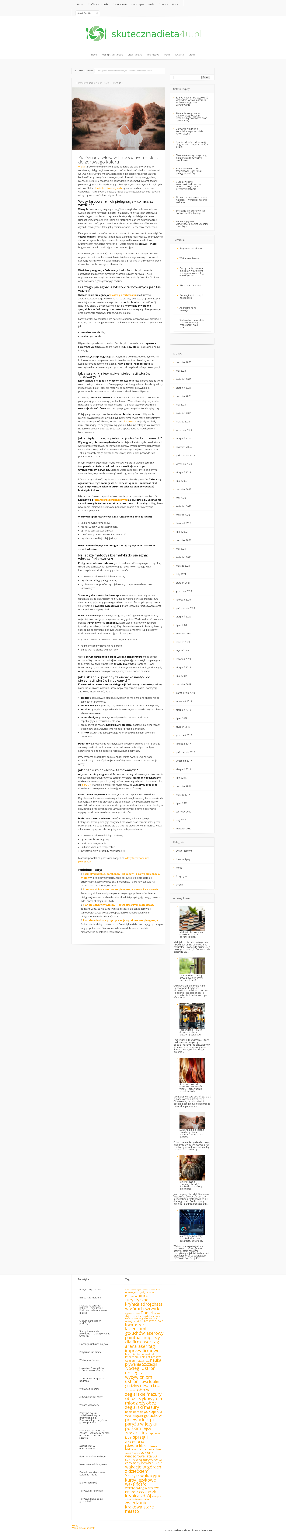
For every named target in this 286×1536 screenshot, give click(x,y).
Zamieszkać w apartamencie (87, 1447)
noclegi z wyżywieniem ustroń (138, 1377)
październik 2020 (185, 608)
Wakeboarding (134, 1488)
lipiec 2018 (182, 718)
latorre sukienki (135, 1357)
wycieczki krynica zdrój (141, 1493)
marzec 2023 (183, 514)
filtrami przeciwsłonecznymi (111, 499)
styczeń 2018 (183, 726)
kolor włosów (128, 421)
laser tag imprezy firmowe (142, 1348)
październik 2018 (185, 693)
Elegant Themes (184, 1530)
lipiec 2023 (182, 481)
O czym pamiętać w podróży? (90, 1322)
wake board (136, 1484)
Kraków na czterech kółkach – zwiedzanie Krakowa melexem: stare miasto (93, 1309)
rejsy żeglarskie (138, 1430)
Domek (147, 1312)
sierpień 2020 (183, 616)
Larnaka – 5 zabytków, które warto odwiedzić (91, 1369)
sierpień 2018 (183, 709)
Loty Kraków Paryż (143, 1361)
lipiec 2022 (182, 531)
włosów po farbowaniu (123, 295)
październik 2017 (185, 752)
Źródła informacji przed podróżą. (92, 1379)
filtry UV (86, 784)
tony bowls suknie (148, 1462)
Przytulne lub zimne (190, 248)
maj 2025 (181, 404)
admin (90, 82)
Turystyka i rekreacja (91, 1490)
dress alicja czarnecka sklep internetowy (142, 1314)
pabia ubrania (134, 1412)
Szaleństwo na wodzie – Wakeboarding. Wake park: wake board (191, 323)
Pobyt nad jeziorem (90, 1289)
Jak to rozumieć (88, 1482)
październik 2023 (185, 455)
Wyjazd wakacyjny (89, 1405)
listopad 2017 (183, 743)
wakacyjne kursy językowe (143, 1477)
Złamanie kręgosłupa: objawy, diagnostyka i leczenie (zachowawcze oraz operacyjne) (191, 117)
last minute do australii (140, 1354)
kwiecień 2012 (183, 828)
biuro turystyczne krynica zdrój (138, 1299)
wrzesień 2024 (184, 430)
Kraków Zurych (153, 1321)
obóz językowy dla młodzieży (143, 1400)
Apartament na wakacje (187, 309)
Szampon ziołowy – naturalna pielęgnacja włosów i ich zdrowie (120, 889)
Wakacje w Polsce (189, 258)
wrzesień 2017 (184, 760)
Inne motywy (183, 859)
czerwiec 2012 (183, 811)
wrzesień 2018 (184, 701)
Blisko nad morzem (190, 285)
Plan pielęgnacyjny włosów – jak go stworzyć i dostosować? (118, 904)
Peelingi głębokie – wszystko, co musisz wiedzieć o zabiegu (192, 224)
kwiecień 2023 (183, 506)
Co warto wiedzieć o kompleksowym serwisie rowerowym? (189, 131)
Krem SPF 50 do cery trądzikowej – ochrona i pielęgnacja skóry (189, 171)
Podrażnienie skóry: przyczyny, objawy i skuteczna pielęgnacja (120, 920)
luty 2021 (181, 574)
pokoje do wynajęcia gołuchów (143, 1413)
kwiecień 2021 (183, 557)
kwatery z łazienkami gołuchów (135, 1328)
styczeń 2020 (183, 650)
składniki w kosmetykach (108, 188)
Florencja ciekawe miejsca (93, 1344)
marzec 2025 (183, 421)
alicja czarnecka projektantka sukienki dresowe (143, 1290)
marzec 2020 (183, 642)
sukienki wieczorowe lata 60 (141, 1454)
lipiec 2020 (182, 625)
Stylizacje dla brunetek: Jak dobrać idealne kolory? (190, 212)
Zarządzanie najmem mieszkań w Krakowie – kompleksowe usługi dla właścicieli (191, 272)
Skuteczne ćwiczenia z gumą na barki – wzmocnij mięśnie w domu (191, 200)
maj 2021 (181, 548)
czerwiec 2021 (183, 540)
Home (80, 70)
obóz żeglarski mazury (142, 1405)
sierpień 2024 (183, 438)
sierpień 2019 (183, 667)
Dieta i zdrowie (184, 850)
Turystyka (181, 876)
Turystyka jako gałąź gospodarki (191, 296)
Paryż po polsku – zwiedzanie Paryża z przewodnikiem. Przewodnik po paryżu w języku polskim (93, 1417)
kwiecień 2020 (183, 633)
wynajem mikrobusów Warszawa (143, 1498)
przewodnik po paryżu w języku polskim (141, 1424)
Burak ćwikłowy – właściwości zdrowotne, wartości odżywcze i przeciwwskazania (189, 185)
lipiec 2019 (182, 676)
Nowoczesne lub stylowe (93, 1464)
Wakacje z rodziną (89, 1389)
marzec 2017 (183, 794)
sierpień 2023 (183, 472)
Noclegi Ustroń (140, 1368)
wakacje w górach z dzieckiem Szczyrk (143, 1471)
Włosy (81, 166)
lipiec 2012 (182, 803)
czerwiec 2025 (183, 396)
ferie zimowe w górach (137, 1318)
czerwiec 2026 (183, 362)
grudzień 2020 (184, 591)
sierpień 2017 (183, 769)
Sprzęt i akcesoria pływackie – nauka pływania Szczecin (94, 1334)
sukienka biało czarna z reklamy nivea (143, 1448)
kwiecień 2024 (183, 447)
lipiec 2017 (182, 777)
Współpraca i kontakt (83, 1528)
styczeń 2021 (183, 582)
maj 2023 (181, 498)
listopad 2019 (183, 659)
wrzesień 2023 (184, 464)
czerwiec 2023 (183, 489)
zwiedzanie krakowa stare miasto (139, 1507)
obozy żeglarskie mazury (143, 1392)
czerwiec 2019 (183, 684)
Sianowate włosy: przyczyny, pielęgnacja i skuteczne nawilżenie (191, 158)
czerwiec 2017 (183, 786)
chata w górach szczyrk (144, 1306)
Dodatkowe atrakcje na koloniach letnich (92, 1473)
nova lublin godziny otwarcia (142, 1383)
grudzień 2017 (184, 735)
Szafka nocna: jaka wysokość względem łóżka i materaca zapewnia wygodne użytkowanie (192, 101)
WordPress (209, 1530)
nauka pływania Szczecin (143, 1362)
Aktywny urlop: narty (90, 1397)
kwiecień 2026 (183, 379)
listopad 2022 (183, 523)
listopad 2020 (183, 599)
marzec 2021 (183, 565)
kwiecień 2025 (183, 413)
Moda (179, 867)
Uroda (90, 70)
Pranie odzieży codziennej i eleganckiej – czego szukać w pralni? (192, 144)
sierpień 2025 (183, 387)
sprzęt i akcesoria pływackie (136, 1441)
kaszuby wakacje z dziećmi (141, 1320)
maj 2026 (181, 370)
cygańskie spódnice (132, 1314)
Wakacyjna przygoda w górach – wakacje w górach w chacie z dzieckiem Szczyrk (94, 1434)
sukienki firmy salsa (132, 1453)
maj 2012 (181, 820)
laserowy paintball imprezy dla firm (144, 1337)
